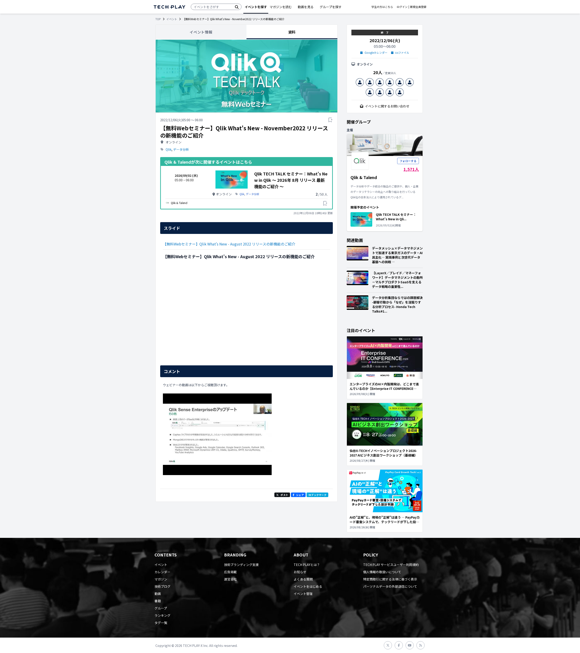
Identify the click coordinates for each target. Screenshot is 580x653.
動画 (158, 593)
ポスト (284, 495)
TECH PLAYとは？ (307, 564)
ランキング (162, 615)
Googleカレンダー (376, 52)
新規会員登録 (418, 7)
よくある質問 (303, 579)
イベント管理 (303, 593)
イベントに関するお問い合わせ (387, 106)
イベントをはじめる (308, 586)
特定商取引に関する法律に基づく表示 (390, 579)
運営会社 (230, 579)
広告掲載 (230, 572)
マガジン (161, 579)
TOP (158, 19)
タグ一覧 (161, 622)
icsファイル (402, 52)
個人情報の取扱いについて (382, 572)
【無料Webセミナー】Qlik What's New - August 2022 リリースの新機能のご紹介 (229, 244)
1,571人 (411, 169)
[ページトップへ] (169, 7)
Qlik (169, 149)
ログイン (402, 7)
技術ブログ (162, 586)
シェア (300, 495)
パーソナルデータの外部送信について (390, 586)
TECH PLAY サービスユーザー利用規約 (391, 564)
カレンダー (162, 572)
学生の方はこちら (382, 7)
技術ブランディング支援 (241, 564)
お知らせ (300, 572)
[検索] (237, 7)
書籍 (158, 601)
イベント (171, 19)
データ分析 (181, 149)
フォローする (408, 161)
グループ (161, 608)
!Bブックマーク (317, 495)
